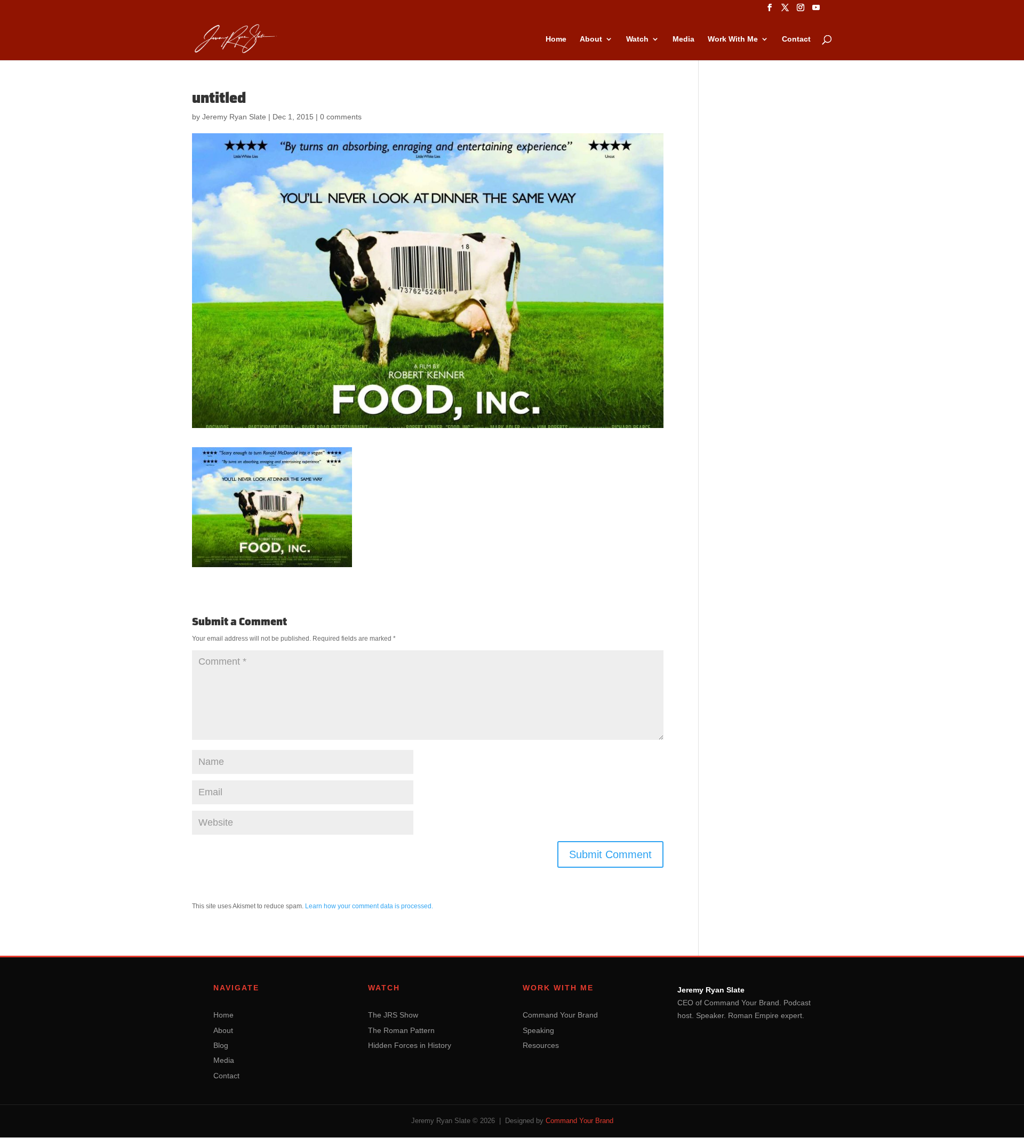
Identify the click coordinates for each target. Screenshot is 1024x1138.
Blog (220, 1045)
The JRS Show (393, 1015)
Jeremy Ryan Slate (234, 116)
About (591, 39)
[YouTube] (816, 11)
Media (683, 39)
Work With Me (733, 39)
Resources (541, 1045)
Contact (796, 39)
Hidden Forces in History (409, 1045)
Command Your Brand (560, 1015)
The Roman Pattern (401, 1030)
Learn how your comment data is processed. (369, 906)
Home (556, 39)
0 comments (341, 116)
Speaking (538, 1030)
